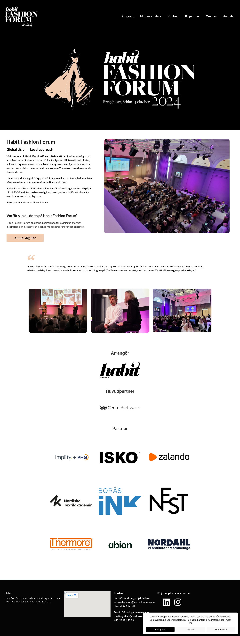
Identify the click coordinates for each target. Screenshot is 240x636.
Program (128, 16)
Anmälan (229, 16)
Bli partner (192, 16)
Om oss (211, 16)
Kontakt (173, 16)
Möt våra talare (150, 16)
